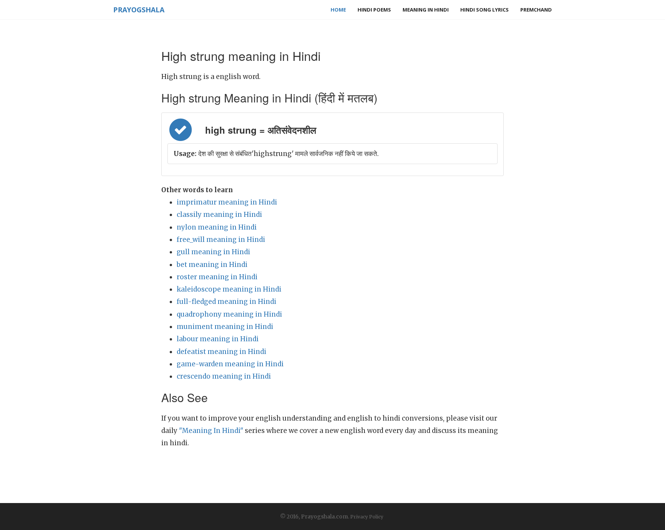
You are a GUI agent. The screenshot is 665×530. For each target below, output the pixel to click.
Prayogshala (138, 9)
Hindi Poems (374, 9)
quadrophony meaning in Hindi (229, 314)
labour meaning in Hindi (218, 339)
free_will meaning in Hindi (221, 239)
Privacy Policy (366, 517)
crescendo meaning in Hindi (224, 376)
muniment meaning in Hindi (225, 326)
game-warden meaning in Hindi (230, 364)
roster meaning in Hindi (217, 277)
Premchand (536, 9)
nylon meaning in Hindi (217, 227)
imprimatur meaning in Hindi (227, 202)
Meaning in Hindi (426, 9)
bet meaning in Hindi (212, 264)
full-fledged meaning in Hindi (226, 301)
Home (338, 9)
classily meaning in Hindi (219, 214)
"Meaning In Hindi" (211, 430)
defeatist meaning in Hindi (221, 351)
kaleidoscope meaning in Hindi (229, 289)
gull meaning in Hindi (213, 252)
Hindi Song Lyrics (484, 9)
